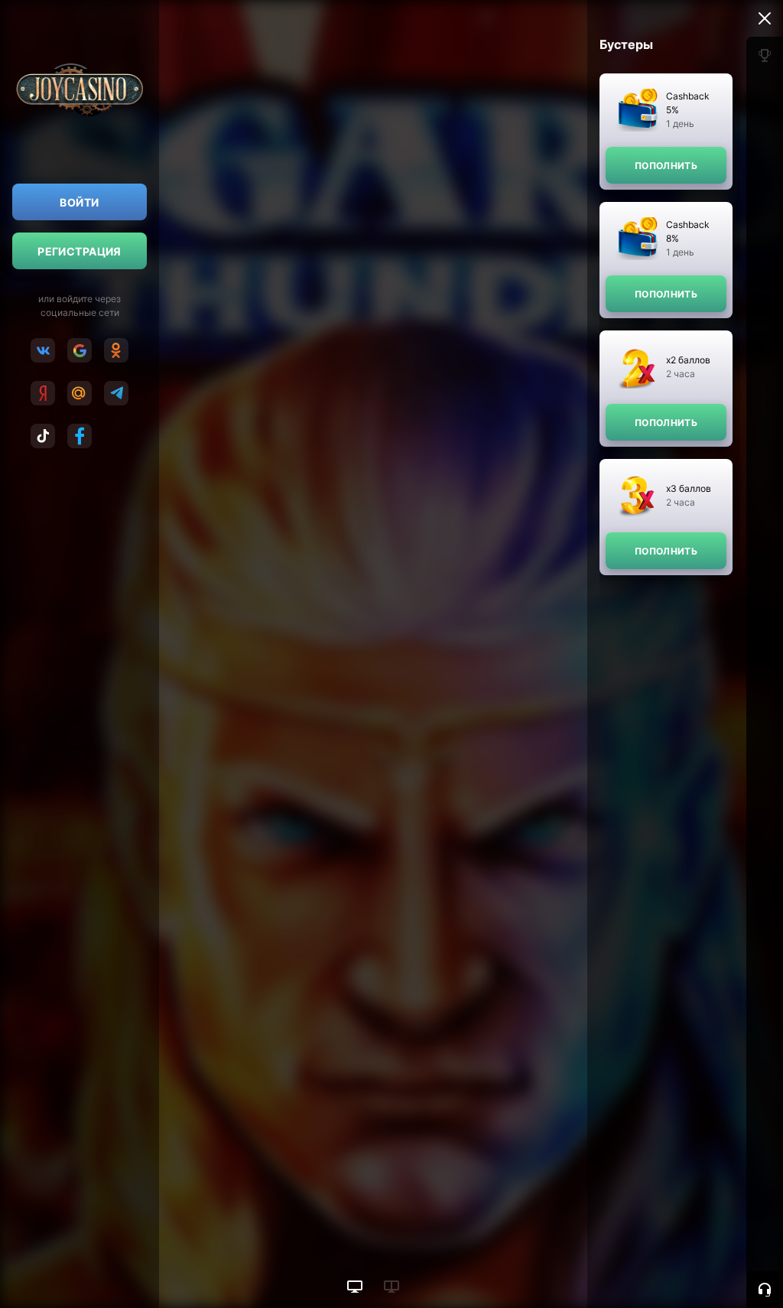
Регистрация (79, 251)
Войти (79, 202)
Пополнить (666, 165)
